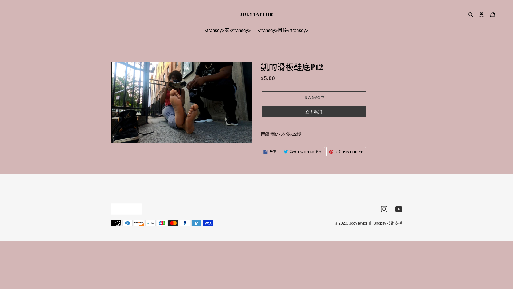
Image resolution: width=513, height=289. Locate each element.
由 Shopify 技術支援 (385, 223)
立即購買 (314, 111)
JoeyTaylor (256, 14)
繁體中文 (125, 208)
